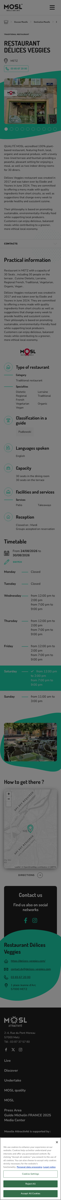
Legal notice (49, 1167)
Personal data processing (29, 1167)
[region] (30, 1168)
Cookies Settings (30, 1173)
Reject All (30, 1183)
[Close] (57, 1142)
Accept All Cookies (30, 1193)
